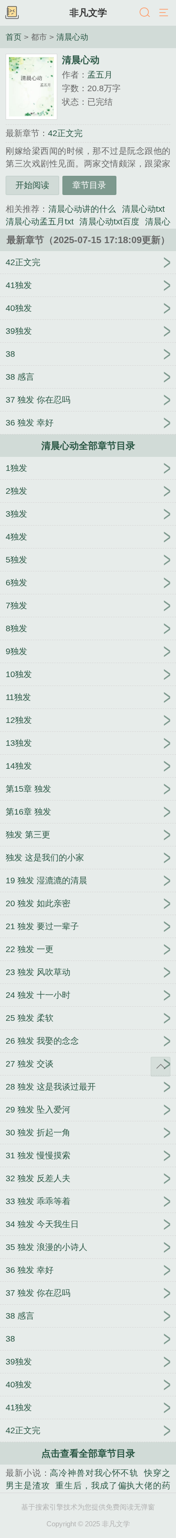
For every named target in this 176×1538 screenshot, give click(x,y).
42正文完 (65, 133)
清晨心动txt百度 (109, 221)
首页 (14, 37)
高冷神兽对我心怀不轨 (94, 1473)
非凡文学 (88, 12)
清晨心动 (72, 37)
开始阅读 (32, 185)
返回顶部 (160, 1066)
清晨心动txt (143, 209)
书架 (12, 13)
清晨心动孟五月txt (40, 221)
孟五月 (100, 74)
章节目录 (89, 185)
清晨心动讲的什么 (82, 209)
